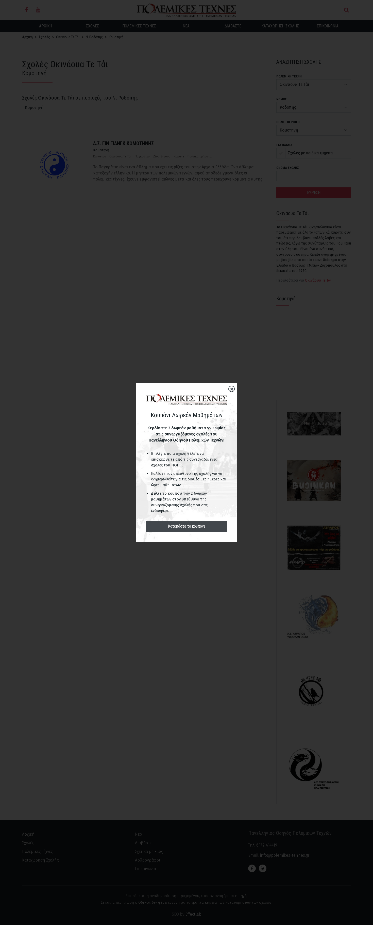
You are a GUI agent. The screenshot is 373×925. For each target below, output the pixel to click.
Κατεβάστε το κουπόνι (186, 526)
